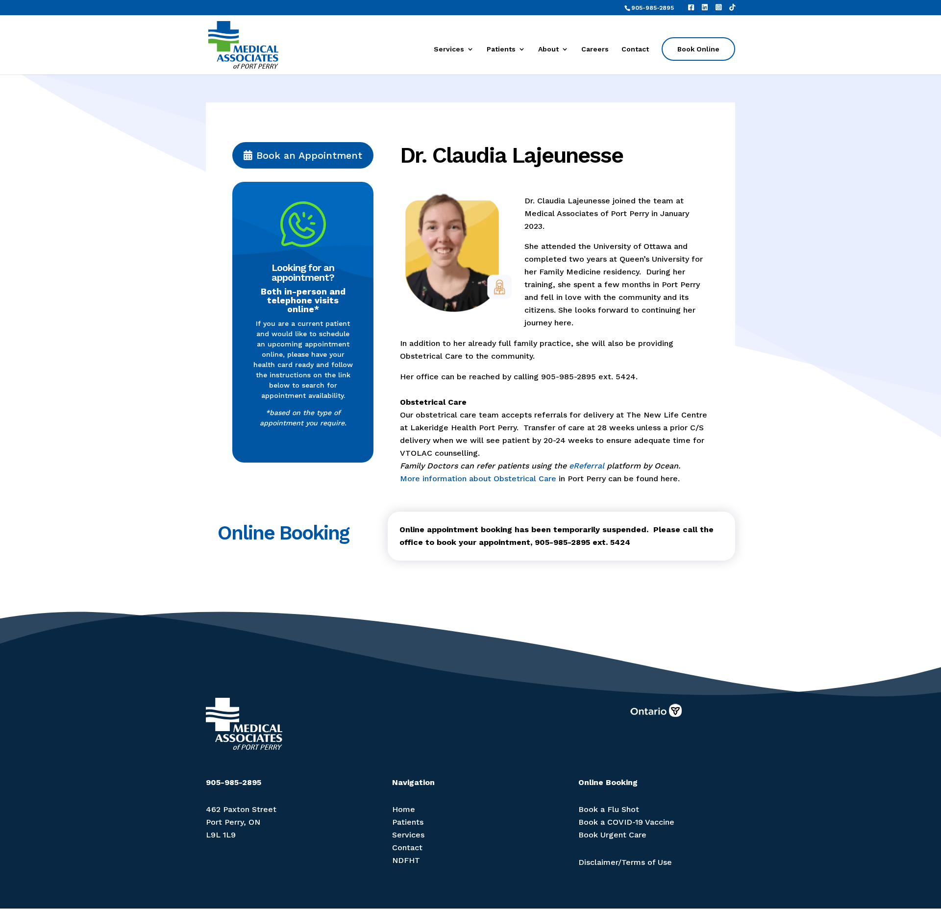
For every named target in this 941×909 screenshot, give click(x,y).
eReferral (586, 465)
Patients (501, 49)
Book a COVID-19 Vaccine (626, 822)
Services (449, 49)
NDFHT (406, 860)
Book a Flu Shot (608, 809)
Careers (595, 49)
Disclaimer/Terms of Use (625, 862)
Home (403, 809)
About (548, 49)
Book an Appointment (309, 155)
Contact (635, 49)
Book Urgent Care (612, 834)
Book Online (698, 49)
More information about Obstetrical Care (478, 478)
